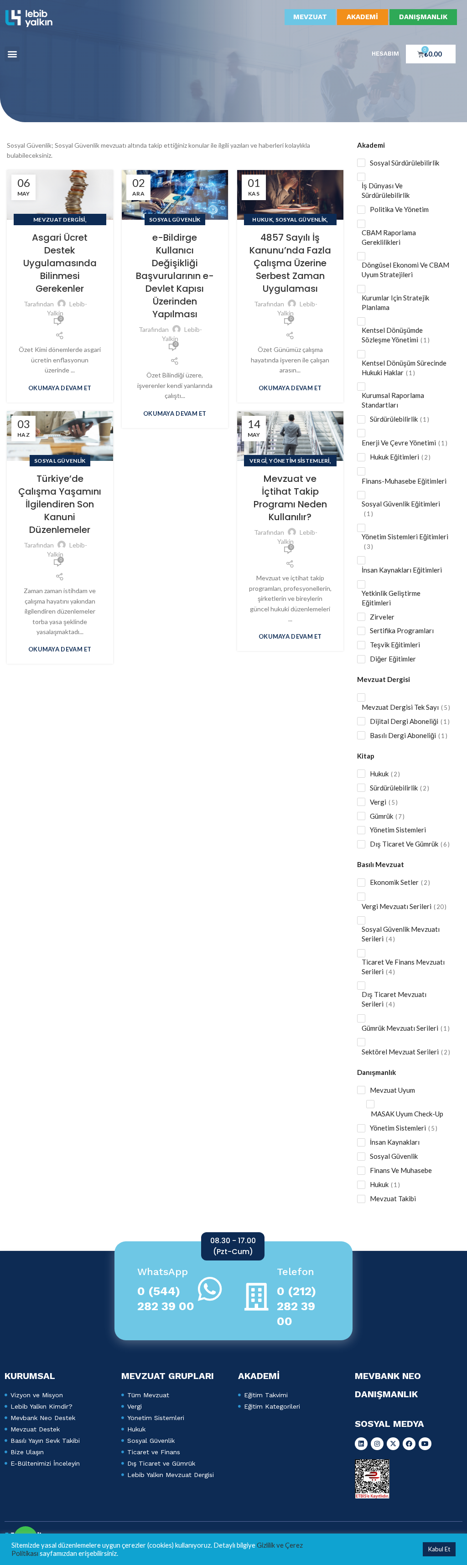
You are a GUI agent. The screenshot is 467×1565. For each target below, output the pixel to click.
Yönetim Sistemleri (299, 460)
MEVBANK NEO (388, 1375)
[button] (12, 54)
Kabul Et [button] (439, 1549)
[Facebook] (409, 1443)
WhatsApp (162, 1271)
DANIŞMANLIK (423, 17)
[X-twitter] (393, 1443)
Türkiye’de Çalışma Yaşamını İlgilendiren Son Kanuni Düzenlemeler (59, 504)
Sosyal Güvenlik (175, 219)
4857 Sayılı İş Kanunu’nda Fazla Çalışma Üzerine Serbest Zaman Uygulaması (290, 263)
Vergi (258, 460)
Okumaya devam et (60, 388)
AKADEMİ (362, 17)
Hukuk (262, 219)
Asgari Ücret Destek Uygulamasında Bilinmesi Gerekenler (60, 263)
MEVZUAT (310, 17)
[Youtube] (425, 1443)
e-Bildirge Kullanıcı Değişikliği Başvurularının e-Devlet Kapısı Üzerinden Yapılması (175, 275)
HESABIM (385, 53)
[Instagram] (377, 1443)
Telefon (295, 1271)
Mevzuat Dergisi (59, 219)
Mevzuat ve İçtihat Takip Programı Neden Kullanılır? (290, 497)
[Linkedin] (361, 1443)
